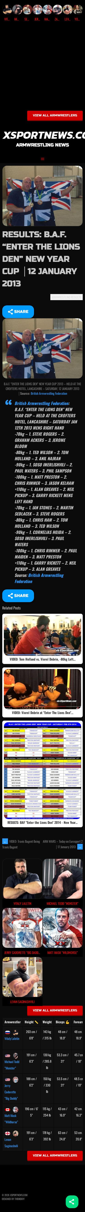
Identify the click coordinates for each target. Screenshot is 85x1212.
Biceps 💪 (62, 1021)
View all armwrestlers (55, 115)
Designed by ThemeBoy (13, 1199)
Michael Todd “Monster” (12, 1064)
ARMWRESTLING (61, 297)
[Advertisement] (42, 67)
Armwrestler (13, 1021)
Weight (47, 1021)
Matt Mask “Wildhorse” (11, 1118)
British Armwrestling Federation (49, 393)
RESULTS (76, 297)
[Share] (72, 1201)
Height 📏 (31, 1021)
